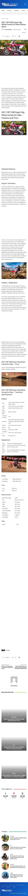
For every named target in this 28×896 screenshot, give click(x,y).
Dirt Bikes (8, 650)
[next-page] (5, 782)
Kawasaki (13, 717)
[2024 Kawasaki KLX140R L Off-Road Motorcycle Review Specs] (5, 866)
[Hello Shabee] (2, 29)
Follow (14, 792)
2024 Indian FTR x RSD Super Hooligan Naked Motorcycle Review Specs (14, 776)
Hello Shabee (8, 29)
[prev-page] (2, 782)
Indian (13, 773)
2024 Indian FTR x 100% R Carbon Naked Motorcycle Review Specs (16, 876)
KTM (14, 745)
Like (5, 792)
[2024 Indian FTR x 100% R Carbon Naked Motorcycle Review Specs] (5, 875)
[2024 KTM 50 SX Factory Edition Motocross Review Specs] (14, 737)
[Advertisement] (14, 72)
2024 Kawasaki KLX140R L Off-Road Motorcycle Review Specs (18, 866)
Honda (6, 18)
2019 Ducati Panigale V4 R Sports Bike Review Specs (7, 667)
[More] (19, 36)
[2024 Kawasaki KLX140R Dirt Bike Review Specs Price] (14, 709)
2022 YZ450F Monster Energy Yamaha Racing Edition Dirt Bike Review (21, 667)
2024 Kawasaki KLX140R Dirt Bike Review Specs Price (14, 719)
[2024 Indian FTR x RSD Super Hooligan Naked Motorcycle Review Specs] (14, 765)
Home (2, 18)
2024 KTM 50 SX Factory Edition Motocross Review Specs (14, 747)
